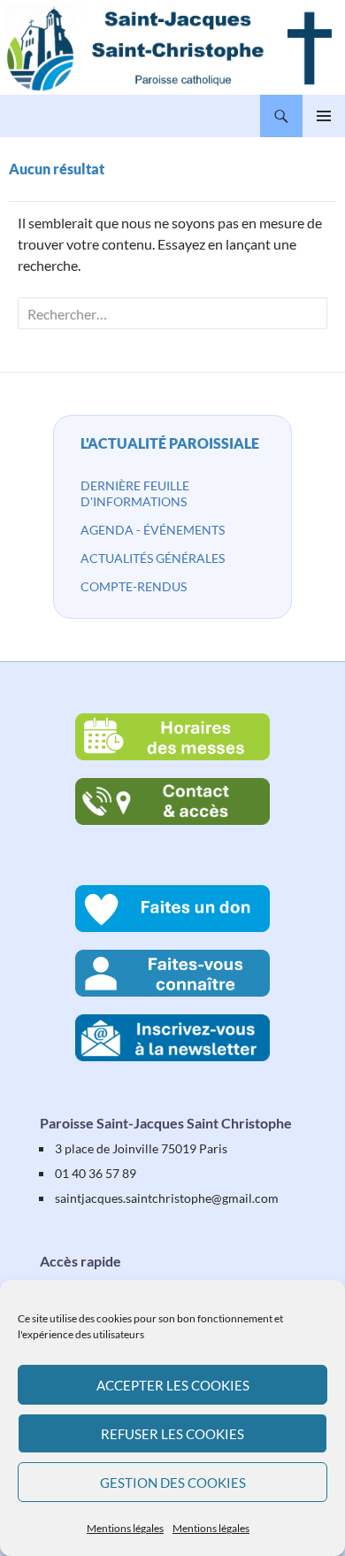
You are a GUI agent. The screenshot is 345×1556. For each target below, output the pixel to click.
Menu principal (324, 116)
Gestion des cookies (173, 1483)
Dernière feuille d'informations (134, 493)
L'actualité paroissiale (169, 443)
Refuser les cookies (172, 1434)
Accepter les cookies (172, 1385)
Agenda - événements (152, 529)
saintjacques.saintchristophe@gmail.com (167, 1198)
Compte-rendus (133, 586)
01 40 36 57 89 (95, 1173)
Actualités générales (152, 558)
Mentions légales (125, 1528)
